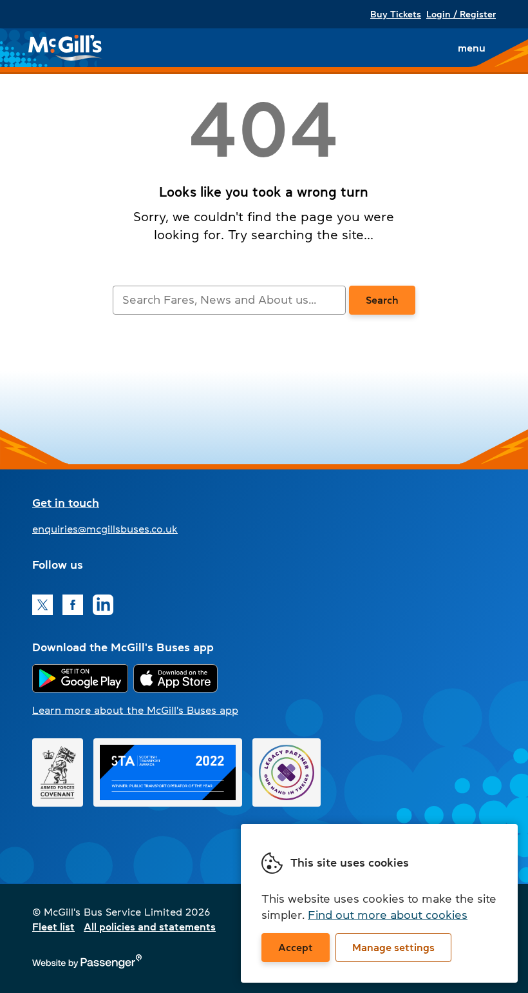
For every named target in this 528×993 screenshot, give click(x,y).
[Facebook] (72, 605)
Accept (295, 947)
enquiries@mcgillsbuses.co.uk (105, 529)
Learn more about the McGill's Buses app (135, 710)
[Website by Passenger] (87, 965)
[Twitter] (42, 605)
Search (382, 300)
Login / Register (461, 14)
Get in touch (65, 503)
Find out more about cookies (387, 915)
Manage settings (393, 947)
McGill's (65, 47)
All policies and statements (150, 926)
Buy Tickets (395, 14)
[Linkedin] (103, 605)
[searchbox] (229, 300)
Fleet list (53, 926)
